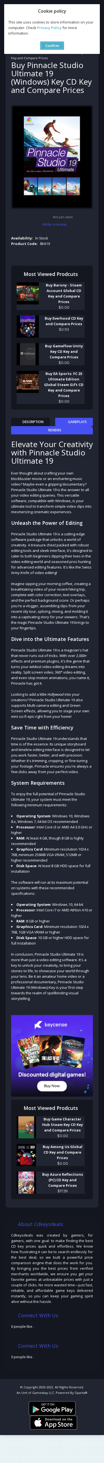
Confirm (52, 45)
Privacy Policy (49, 27)
